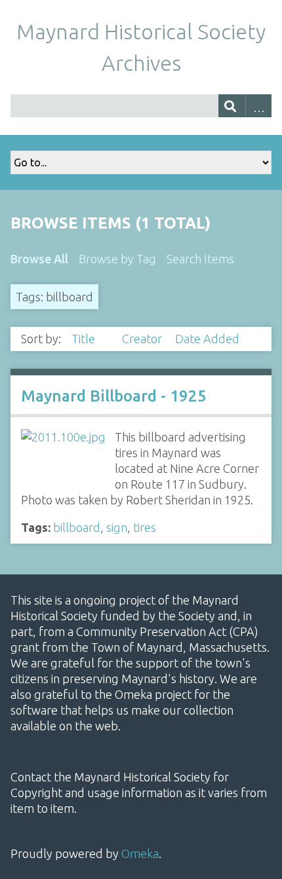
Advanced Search (258, 105)
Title (84, 338)
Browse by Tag (117, 258)
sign (116, 527)
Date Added (207, 338)
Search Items (200, 258)
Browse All (39, 258)
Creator (143, 338)
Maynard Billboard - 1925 (114, 396)
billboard (76, 527)
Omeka (140, 853)
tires (144, 527)
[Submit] (231, 105)
